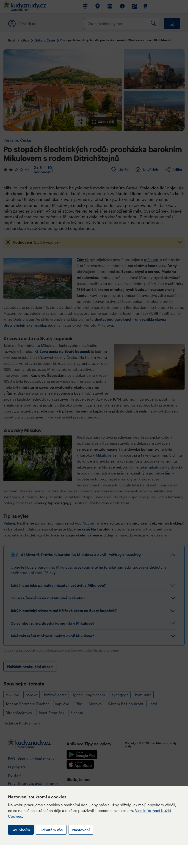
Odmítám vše (51, 830)
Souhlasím (21, 830)
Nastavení (81, 830)
